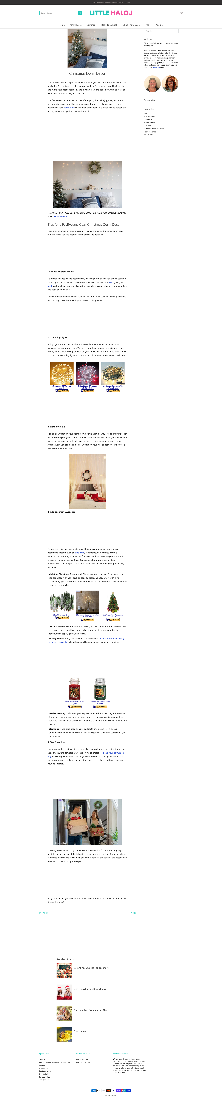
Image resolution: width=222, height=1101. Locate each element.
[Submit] (80, 13)
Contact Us (43, 1068)
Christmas (148, 119)
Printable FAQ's (45, 1071)
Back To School (150, 132)
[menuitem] (62, 25)
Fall (145, 113)
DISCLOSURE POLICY (63, 216)
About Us (42, 1065)
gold (50, 286)
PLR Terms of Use (83, 1062)
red (111, 282)
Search (42, 1059)
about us (156, 67)
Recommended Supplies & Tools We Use (54, 1062)
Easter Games (149, 122)
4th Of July (148, 135)
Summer (147, 126)
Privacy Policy (44, 1077)
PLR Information (82, 1059)
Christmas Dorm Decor (87, 73)
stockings (79, 552)
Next (133, 913)
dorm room (69, 107)
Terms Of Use (44, 1080)
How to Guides (44, 1074)
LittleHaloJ (113, 1095)
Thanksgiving (149, 116)
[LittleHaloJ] (111, 13)
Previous (43, 913)
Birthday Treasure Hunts (154, 129)
